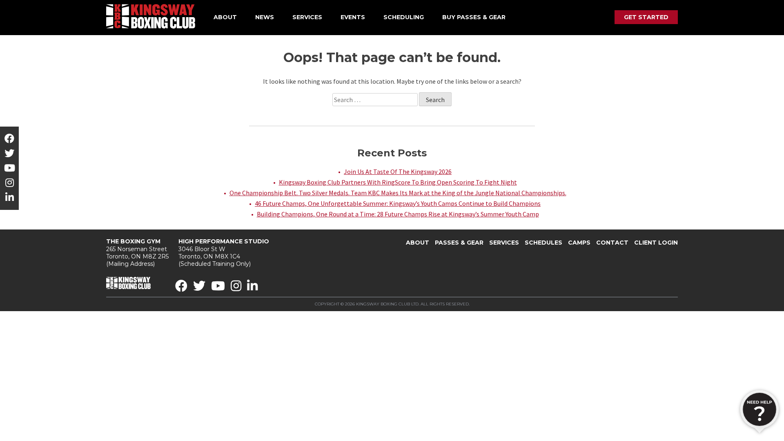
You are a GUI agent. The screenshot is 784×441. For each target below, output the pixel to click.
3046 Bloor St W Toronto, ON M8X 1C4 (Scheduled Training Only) (223, 252)
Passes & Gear (459, 242)
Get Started (646, 17)
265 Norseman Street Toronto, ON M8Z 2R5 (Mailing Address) (137, 252)
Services (307, 17)
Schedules (543, 242)
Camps (579, 242)
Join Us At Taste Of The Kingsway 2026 (398, 171)
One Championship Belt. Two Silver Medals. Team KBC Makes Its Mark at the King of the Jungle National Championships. (397, 193)
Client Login (656, 242)
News (264, 17)
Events (353, 17)
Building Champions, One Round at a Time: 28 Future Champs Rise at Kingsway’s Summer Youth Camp (398, 214)
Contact (612, 242)
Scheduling (403, 17)
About (225, 17)
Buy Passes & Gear (474, 17)
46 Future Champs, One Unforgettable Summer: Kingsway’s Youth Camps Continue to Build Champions (398, 203)
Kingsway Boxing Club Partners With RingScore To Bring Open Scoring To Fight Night (398, 182)
